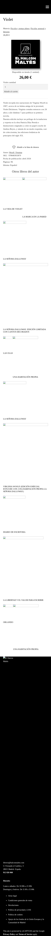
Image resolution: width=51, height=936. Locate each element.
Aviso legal (12, 896)
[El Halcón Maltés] (7, 7)
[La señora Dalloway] (14, 222)
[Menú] (47, 7)
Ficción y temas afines (20, 28)
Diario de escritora (14, 532)
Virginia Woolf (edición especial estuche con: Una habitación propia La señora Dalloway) (25, 488)
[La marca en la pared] (34, 179)
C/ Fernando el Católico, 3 (13, 866)
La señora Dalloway (14, 259)
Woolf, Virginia (15, 152)
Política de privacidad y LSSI (19, 910)
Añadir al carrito (11, 91)
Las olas (8, 353)
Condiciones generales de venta (20, 900)
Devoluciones (13, 905)
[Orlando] (8, 606)
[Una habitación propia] (25, 338)
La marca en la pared (34, 217)
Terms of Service (25, 934)
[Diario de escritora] (14, 497)
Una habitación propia (25, 377)
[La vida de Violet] (12, 179)
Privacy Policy (9, 934)
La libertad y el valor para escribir (23, 600)
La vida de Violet (12, 209)
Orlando (8, 622)
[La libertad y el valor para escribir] (23, 538)
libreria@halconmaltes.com (13, 863)
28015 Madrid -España (12, 869)
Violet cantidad (9, 82)
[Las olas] (8, 338)
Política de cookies (15, 915)
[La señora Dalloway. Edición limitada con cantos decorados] (25, 265)
